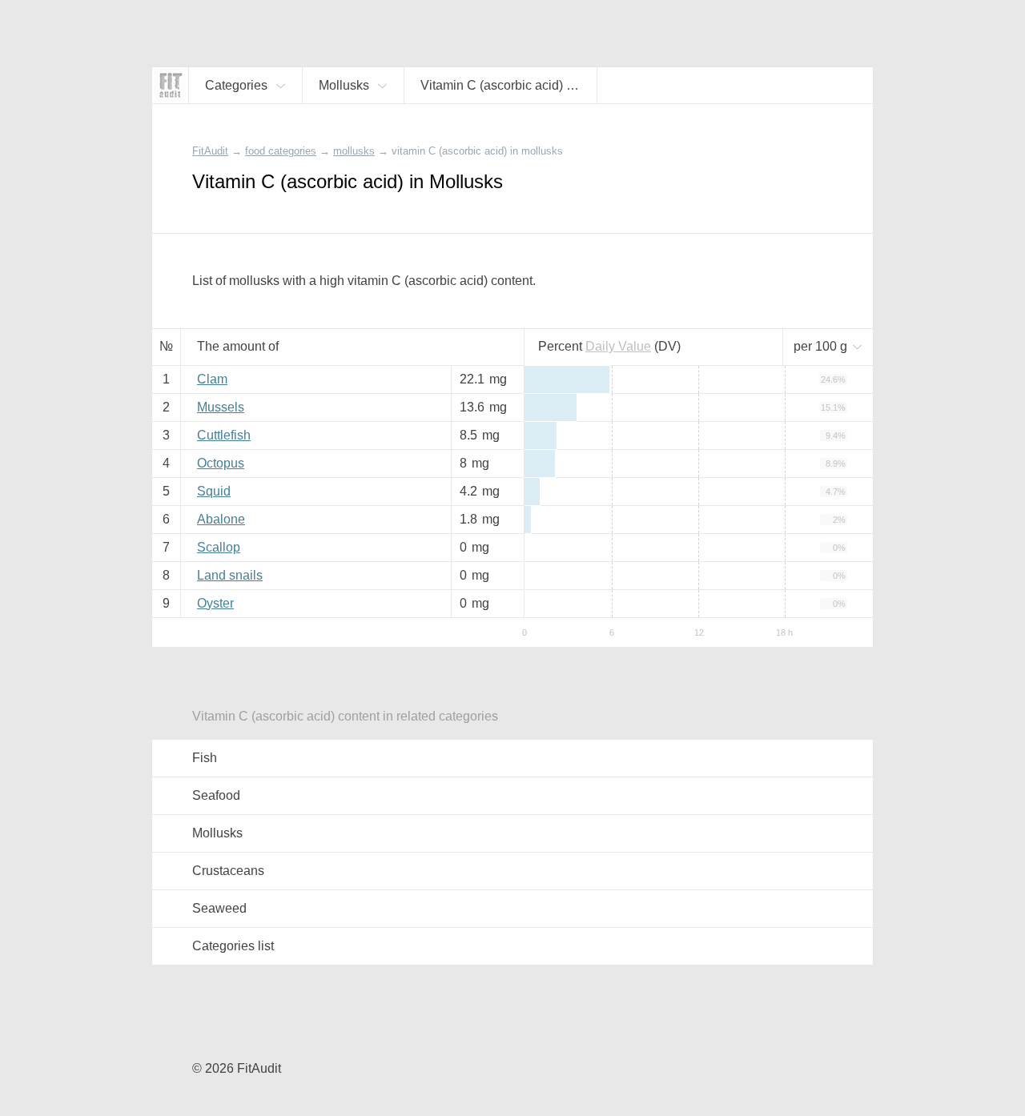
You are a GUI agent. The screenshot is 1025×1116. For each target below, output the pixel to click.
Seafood (216, 795)
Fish (204, 758)
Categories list (233, 946)
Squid (214, 491)
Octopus (220, 463)
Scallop (218, 547)
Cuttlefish (224, 435)
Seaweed (219, 908)
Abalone (221, 519)
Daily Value (618, 346)
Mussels (220, 407)
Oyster (215, 603)
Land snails (230, 575)
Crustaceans (228, 870)
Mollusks (217, 833)
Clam (212, 379)
